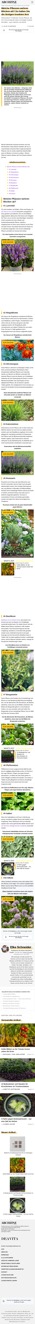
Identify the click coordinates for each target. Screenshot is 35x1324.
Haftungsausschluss (8, 1277)
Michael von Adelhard (14, 1054)
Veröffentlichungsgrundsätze (12, 1269)
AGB (2, 1249)
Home (2, 5)
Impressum (5, 1255)
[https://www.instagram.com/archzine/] (14, 1295)
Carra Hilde (9, 1124)
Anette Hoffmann (11, 1089)
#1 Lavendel (12, 169)
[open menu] (32, 2)
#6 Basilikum (13, 183)
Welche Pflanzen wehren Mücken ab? (18, 166)
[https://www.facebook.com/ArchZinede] (11, 1295)
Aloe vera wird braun (24, 999)
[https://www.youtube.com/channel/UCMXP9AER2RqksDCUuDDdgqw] (20, 1295)
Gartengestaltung (10, 5)
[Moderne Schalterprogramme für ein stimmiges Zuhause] (17, 1151)
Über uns (4, 1252)
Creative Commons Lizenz (10, 1260)
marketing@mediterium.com (13, 1246)
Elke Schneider (10, 26)
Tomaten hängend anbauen (11, 1001)
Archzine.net (10, 1223)
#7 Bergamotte (13, 185)
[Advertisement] (17, 46)
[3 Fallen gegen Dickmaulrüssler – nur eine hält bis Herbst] (7, 869)
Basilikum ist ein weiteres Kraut (10, 620)
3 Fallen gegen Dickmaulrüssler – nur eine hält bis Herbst (24, 866)
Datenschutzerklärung (9, 1266)
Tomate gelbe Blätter (9, 994)
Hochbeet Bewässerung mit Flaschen (14, 1008)
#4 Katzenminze (14, 177)
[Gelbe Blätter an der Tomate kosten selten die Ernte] (7, 569)
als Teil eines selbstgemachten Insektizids (14, 826)
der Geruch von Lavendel (8, 211)
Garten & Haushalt (28, 952)
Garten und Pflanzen (22, 5)
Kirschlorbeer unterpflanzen (11, 996)
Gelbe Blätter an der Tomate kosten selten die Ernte (25, 566)
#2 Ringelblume (14, 172)
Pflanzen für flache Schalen (11, 1003)
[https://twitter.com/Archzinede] (23, 1295)
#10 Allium (12, 193)
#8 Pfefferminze (13, 188)
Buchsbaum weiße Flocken (11, 1006)
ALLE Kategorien (7, 1257)
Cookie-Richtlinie (7, 1275)
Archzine (10, 2)
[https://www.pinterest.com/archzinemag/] (17, 1295)
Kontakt (4, 1272)
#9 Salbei (12, 191)
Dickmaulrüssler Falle (9, 999)
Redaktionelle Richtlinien (10, 1263)
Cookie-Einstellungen (9, 1280)
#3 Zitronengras (13, 174)
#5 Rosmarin (13, 180)
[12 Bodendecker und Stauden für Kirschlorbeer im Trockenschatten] (7, 756)
